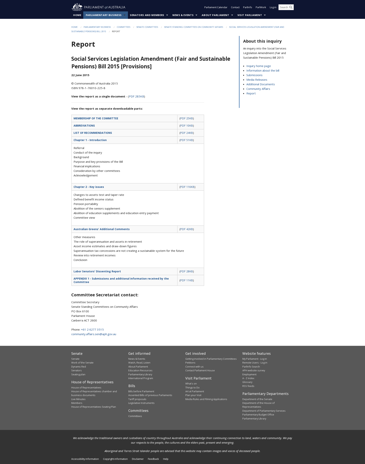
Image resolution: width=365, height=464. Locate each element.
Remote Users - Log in (254, 362)
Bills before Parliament (141, 391)
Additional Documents (260, 84)
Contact (235, 7)
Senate (75, 358)
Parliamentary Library (140, 374)
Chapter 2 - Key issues (89, 187)
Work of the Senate (82, 362)
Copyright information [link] (115, 459)
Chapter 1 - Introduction (90, 140)
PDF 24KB (186, 133)
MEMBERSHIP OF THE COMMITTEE (96, 118)
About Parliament (215, 15)
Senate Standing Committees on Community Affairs (193, 27)
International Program (140, 378)
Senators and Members (147, 15)
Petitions (190, 362)
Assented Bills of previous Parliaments (150, 395)
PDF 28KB (186, 271)
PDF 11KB (186, 280)
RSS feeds (248, 386)
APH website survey (253, 370)
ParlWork (261, 7)
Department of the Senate (257, 399)
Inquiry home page (258, 66)
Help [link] (165, 459)
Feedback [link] (153, 459)
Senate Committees (147, 27)
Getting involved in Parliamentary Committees (211, 358)
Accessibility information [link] (85, 459)
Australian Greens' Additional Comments (102, 229)
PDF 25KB (186, 118)
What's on (191, 383)
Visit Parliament (249, 15)
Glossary (247, 382)
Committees (123, 27)
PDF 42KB (186, 229)
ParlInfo (247, 7)
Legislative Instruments (141, 403)
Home (77, 15)
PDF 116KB (187, 187)
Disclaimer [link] (138, 459)
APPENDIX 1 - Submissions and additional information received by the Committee (121, 280)
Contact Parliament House (200, 370)
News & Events (183, 15)
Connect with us (194, 366)
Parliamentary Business (104, 15)
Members (76, 403)
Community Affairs (258, 89)
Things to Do (192, 387)
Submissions (254, 75)
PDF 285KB (136, 96)
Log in (273, 7)
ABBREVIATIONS (84, 125)
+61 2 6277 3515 (92, 329)
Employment (249, 374)
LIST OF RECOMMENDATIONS (93, 133)
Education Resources (140, 370)
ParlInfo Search (251, 366)
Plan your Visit (193, 395)
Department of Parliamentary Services (264, 410)
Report (251, 93)
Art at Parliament (194, 391)
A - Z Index (248, 378)
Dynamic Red (78, 366)
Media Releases (256, 79)
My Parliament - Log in (254, 358)
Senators (76, 370)
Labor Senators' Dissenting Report (97, 271)
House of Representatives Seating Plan (93, 406)
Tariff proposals (137, 399)
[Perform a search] (291, 7)
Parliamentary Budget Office (258, 414)
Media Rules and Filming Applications (206, 399)
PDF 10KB (186, 125)
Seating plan (78, 374)
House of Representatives (86, 387)
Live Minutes (78, 399)
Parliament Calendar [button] (215, 7)
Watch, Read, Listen (139, 362)
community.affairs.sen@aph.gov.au (93, 334)
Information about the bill (262, 70)
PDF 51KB (186, 140)
